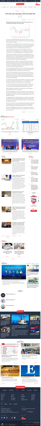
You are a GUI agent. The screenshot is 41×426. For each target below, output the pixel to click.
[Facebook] (29, 1)
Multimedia (4, 263)
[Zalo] (33, 1)
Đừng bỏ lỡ (4, 241)
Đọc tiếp (3, 157)
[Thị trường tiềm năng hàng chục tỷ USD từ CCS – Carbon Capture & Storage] (20, 319)
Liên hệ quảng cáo (30, 411)
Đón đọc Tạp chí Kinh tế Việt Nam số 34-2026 (34, 334)
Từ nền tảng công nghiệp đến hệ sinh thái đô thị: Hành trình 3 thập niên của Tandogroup (33, 286)
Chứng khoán (2, 119)
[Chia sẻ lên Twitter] (28, 19)
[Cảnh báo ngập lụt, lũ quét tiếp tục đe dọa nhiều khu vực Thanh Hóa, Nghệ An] (35, 317)
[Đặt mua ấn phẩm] (37, 4)
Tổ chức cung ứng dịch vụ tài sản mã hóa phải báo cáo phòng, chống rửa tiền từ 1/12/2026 (18, 160)
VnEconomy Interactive (26, 377)
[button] (21, 258)
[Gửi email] (30, 19)
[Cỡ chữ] (8, 19)
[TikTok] (37, 1)
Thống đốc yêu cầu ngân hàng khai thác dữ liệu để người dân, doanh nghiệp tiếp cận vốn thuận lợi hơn (18, 223)
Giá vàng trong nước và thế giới (7, 377)
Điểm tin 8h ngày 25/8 (10, 305)
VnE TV (27, 263)
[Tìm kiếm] (3, 4)
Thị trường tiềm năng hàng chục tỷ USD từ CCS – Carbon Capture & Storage (20, 327)
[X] (31, 1)
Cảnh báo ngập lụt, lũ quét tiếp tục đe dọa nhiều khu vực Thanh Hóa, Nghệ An (35, 323)
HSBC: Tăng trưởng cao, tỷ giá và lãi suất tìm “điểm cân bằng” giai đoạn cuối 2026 (18, 208)
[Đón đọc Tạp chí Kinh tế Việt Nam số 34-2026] (35, 329)
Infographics (33, 263)
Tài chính (32, 158)
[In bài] (6, 19)
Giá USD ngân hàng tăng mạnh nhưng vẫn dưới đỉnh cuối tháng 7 (7, 252)
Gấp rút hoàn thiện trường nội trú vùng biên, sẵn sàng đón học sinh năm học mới (5, 335)
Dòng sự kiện (20, 341)
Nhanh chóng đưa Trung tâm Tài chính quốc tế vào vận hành (18, 192)
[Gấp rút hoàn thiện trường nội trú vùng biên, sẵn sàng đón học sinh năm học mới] (5, 329)
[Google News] (39, 1)
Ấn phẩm (34, 192)
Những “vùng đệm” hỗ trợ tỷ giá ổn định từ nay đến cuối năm (18, 176)
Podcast (30, 263)
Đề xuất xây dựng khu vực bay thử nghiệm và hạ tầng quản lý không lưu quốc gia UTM (5, 323)
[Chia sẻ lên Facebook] (27, 19)
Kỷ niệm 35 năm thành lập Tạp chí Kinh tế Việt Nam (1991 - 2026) (29, 356)
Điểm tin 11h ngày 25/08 (10, 299)
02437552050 (24, 409)
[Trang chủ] (1, 7)
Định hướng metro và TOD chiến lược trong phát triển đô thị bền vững (9, 356)
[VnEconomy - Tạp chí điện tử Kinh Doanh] (20, 387)
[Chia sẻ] (33, 19)
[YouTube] (35, 1)
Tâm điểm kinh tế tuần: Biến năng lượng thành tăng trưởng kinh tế (32, 274)
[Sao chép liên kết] (32, 19)
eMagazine (37, 263)
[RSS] (15, 417)
